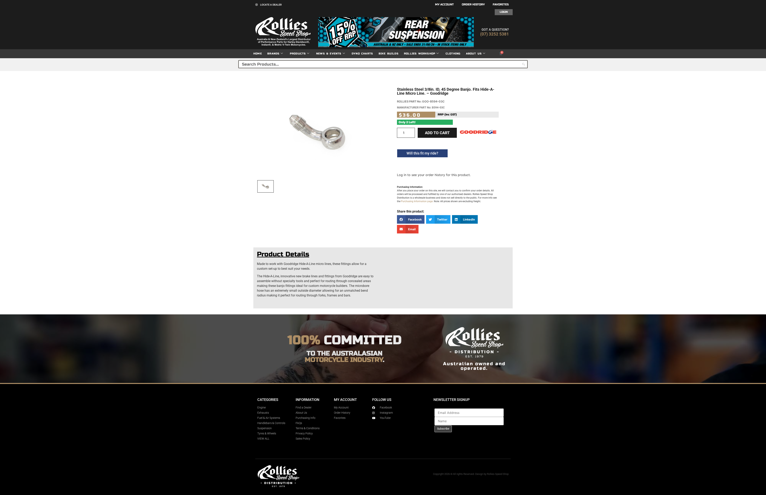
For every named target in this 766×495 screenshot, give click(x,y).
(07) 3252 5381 (494, 34)
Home (257, 53)
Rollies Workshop (419, 53)
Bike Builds (389, 53)
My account (444, 4)
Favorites (501, 4)
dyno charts (362, 53)
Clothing (453, 53)
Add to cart (437, 132)
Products (298, 53)
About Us (474, 53)
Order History (473, 4)
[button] (410, 219)
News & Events (329, 53)
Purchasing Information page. (417, 201)
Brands (273, 53)
